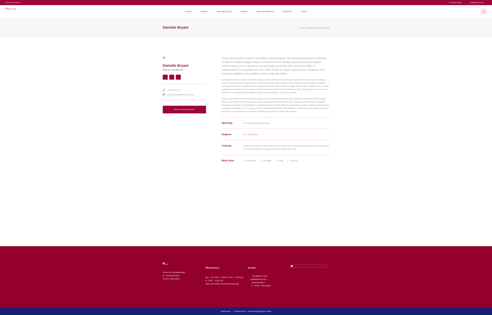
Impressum (226, 311)
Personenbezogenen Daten (259, 311)
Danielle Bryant (175, 66)
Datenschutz (239, 311)
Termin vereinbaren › (13, 2)
